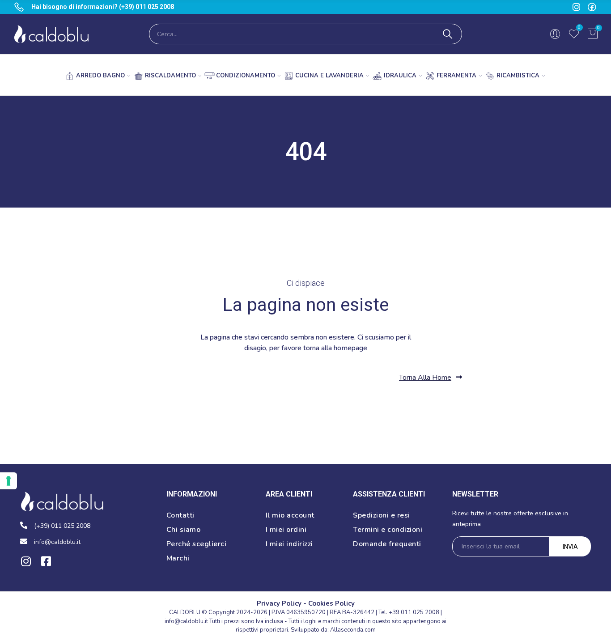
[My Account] (555, 34)
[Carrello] (593, 34)
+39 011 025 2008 (414, 612)
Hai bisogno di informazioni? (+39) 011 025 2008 (102, 6)
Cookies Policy (331, 603)
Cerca (447, 34)
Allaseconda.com (353, 630)
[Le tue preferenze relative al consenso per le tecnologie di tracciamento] (8, 480)
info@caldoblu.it (186, 621)
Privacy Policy (279, 603)
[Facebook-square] (45, 561)
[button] (430, 377)
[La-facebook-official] (592, 7)
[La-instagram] (576, 7)
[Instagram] (25, 561)
